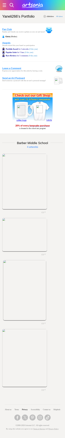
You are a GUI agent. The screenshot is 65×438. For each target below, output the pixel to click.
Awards (6, 43)
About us (8, 409)
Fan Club (7, 29)
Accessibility (35, 409)
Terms (17, 409)
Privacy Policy (53, 429)
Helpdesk (57, 409)
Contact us (46, 409)
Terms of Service (39, 429)
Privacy (25, 409)
